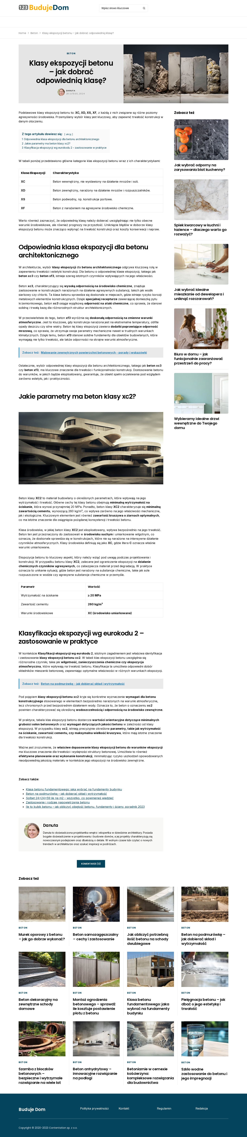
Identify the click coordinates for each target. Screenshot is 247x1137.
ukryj (68, 134)
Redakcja (201, 1108)
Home (22, 33)
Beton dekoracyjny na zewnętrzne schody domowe (38, 1004)
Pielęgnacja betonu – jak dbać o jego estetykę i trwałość (203, 1004)
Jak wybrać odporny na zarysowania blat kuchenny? (199, 167)
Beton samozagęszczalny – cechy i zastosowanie (95, 937)
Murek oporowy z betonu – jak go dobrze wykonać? (42, 937)
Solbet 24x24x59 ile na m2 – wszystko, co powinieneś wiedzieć (70, 798)
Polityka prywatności (94, 1108)
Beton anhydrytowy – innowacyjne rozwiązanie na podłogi (95, 1073)
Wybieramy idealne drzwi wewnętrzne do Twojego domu (196, 423)
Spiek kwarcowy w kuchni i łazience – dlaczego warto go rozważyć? (200, 230)
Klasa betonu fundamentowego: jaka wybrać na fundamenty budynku (74, 789)
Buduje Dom (32, 1109)
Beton (34, 33)
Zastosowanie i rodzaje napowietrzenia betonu (58, 802)
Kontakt (124, 1108)
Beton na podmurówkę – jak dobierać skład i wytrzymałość (66, 793)
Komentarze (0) (91, 863)
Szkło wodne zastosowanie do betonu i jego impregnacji (204, 1074)
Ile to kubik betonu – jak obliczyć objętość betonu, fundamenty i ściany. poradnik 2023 (85, 807)
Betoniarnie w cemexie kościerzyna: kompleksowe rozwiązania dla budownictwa (150, 1075)
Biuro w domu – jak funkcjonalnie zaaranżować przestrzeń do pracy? (198, 359)
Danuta (70, 90)
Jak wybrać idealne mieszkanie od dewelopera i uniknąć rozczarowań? (199, 294)
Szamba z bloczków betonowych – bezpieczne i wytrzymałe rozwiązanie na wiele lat (41, 1075)
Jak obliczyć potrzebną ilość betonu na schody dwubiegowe (147, 939)
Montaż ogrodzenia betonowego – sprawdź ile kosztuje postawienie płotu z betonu (94, 1006)
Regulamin (164, 1108)
